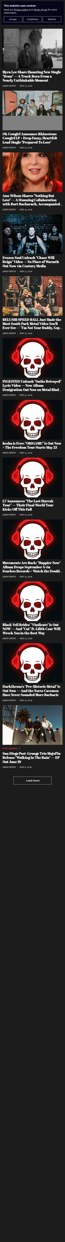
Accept (13, 19)
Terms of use (40, 9)
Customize (32, 19)
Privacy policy (21, 9)
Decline (52, 19)
